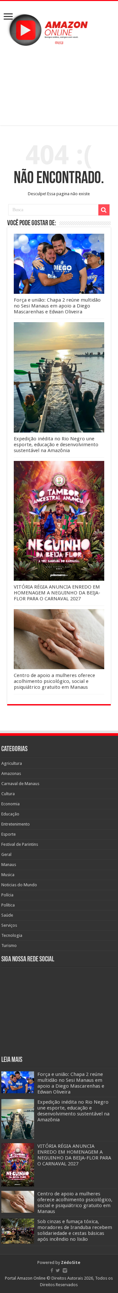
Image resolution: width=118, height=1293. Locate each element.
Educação (10, 814)
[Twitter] (58, 1270)
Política (8, 905)
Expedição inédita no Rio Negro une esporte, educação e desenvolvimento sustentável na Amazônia (56, 444)
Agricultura (11, 763)
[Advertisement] (59, 85)
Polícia (7, 894)
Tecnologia (11, 935)
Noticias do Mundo (19, 884)
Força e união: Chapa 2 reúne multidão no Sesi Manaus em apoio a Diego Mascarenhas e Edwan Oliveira (57, 306)
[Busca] (103, 209)
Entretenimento (15, 824)
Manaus (8, 864)
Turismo (9, 945)
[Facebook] (52, 1270)
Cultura (8, 793)
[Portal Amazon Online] (59, 28)
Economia (10, 803)
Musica (7, 874)
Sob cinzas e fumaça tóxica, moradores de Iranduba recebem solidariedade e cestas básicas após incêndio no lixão (74, 1230)
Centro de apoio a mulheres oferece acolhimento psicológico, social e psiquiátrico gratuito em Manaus (54, 681)
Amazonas (11, 773)
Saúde (7, 915)
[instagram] (65, 1270)
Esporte (8, 834)
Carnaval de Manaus (20, 783)
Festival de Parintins (19, 844)
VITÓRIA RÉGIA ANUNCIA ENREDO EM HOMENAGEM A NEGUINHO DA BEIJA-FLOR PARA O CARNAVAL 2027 (57, 593)
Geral (6, 854)
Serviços (9, 925)
